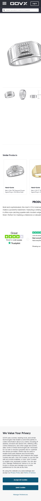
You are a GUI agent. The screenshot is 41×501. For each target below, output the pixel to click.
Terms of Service (30, 473)
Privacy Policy (15, 473)
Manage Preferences (20, 495)
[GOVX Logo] (18, 3)
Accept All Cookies (20, 480)
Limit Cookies (20, 487)
